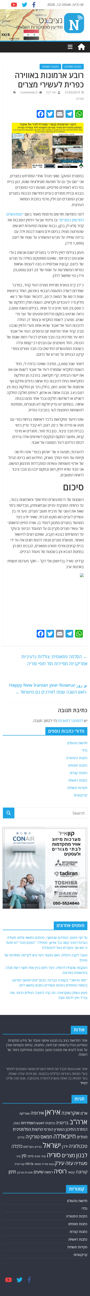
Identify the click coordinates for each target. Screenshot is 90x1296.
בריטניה (62, 1122)
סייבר (30, 1156)
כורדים (38, 1147)
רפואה (48, 1172)
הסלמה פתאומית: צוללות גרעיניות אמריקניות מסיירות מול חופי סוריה (54, 660)
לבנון (81, 1155)
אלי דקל (51, 92)
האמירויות (28, 1122)
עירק (59, 1162)
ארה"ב (78, 1121)
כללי (84, 750)
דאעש (40, 1123)
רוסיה (60, 1171)
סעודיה (80, 1163)
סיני (18, 1156)
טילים (21, 1137)
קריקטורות (80, 795)
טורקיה (32, 1136)
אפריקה (24, 1113)
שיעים (38, 1172)
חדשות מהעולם (77, 743)
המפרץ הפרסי (54, 1129)
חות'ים (82, 1137)
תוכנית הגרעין (25, 1172)
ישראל (52, 1145)
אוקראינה (70, 1113)
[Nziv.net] (81, 47)
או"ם (83, 1113)
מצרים (80, 99)
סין (24, 1155)
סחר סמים (40, 1156)
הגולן (17, 1123)
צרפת (29, 1163)
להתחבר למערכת (70, 720)
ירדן (65, 1146)
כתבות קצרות (78, 772)
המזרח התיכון (76, 1129)
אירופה (37, 1113)
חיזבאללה (64, 1136)
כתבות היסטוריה (76, 758)
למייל (83, 1083)
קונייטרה (19, 1164)
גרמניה (50, 1123)
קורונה (81, 1172)
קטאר (71, 1172)
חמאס (46, 1136)
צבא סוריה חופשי (44, 1164)
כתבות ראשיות (50, 67)
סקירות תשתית (77, 787)
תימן (12, 1172)
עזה (69, 1163)
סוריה (54, 1154)
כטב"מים (28, 1147)
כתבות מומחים (73, 67)
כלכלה (16, 1146)
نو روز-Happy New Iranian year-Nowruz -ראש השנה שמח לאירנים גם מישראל (48, 688)
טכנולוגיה (78, 1146)
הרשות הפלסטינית (28, 1129)
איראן (52, 1112)
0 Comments (29, 92)
